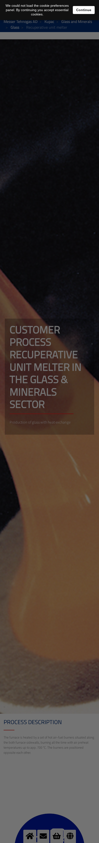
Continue (83, 10)
